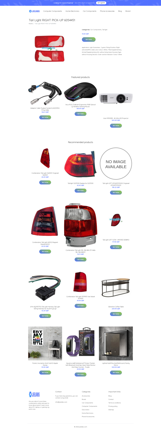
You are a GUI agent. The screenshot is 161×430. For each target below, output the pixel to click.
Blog (120, 11)
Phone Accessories (107, 11)
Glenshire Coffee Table (116, 307)
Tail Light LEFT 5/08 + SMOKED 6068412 (116, 240)
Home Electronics (72, 11)
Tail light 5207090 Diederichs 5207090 (80, 183)
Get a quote (101, 3)
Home (31, 23)
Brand (128, 11)
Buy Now (89, 39)
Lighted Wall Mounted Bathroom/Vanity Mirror (116, 364)
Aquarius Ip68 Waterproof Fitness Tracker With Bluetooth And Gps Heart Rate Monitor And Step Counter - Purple (80, 365)
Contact (111, 399)
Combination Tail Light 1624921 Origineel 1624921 (45, 174)
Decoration (85, 410)
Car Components (89, 11)
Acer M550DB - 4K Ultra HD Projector (115, 118)
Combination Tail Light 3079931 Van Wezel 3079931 (80, 297)
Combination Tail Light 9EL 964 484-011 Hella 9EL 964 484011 (80, 251)
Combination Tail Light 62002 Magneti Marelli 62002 (45, 243)
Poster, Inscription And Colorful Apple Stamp (45, 364)
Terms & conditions (114, 403)
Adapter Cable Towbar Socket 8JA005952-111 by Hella (45, 109)
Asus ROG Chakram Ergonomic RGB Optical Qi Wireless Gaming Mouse (80, 105)
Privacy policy (112, 406)
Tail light (104, 30)
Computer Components (52, 11)
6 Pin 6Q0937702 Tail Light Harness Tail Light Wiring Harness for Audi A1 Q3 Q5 (45, 308)
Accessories (86, 396)
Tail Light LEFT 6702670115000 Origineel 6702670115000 (116, 184)
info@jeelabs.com (61, 402)
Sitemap (111, 410)
